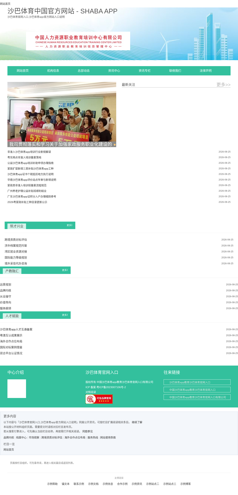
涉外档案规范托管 (16, 245)
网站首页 (23, 70)
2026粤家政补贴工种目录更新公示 (27, 202)
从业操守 (5, 296)
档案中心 (21, 437)
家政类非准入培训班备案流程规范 (26, 185)
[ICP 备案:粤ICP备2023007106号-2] (78, 40)
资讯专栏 (145, 70)
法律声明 (206, 70)
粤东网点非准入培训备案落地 (24, 157)
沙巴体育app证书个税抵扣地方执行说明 (30, 174)
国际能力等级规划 (16, 257)
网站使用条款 (108, 437)
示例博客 (185, 483)
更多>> (223, 84)
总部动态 (84, 70)
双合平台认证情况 (11, 353)
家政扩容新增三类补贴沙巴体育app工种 (30, 168)
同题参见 (87, 431)
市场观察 (34, 437)
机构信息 (53, 70)
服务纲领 (5, 308)
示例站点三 (169, 483)
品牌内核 (5, 290)
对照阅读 (91, 392)
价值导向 (5, 302)
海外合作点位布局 (11, 341)
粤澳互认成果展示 (11, 335)
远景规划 (5, 284)
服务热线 (93, 437)
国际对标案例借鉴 (11, 347)
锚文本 (66, 483)
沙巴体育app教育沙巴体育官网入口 (189, 382)
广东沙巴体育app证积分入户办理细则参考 (31, 196)
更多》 (70, 225)
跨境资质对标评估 (16, 239)
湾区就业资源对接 (16, 251)
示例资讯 (137, 483)
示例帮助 (52, 483)
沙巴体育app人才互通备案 (16, 329)
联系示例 (79, 483)
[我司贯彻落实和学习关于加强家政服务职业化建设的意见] (61, 114)
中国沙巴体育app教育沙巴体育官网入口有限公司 (197, 397)
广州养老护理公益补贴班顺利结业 (26, 190)
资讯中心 (114, 70)
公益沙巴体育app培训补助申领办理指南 (30, 162)
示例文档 (93, 483)
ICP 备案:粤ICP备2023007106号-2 (106, 387)
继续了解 (137, 422)
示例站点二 (152, 483)
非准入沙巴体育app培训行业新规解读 (29, 151)
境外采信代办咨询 (16, 263)
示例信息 (108, 483)
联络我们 (175, 70)
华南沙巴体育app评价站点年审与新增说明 (31, 179)
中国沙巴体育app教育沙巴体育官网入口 (192, 389)
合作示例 (122, 483)
